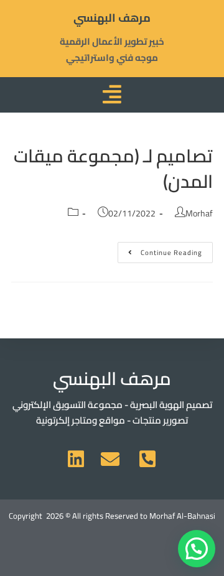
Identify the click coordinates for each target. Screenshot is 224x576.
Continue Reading (160, 250)
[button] (196, 548)
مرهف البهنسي (112, 17)
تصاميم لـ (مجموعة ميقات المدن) (113, 168)
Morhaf (199, 213)
